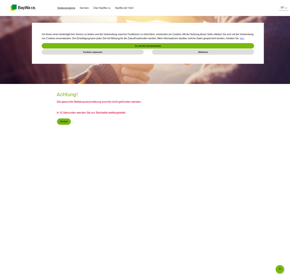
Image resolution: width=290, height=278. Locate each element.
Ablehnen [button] (203, 52)
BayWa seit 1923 (124, 8)
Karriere (84, 8)
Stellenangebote (66, 8)
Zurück (64, 121)
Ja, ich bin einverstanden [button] (148, 46)
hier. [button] (242, 38)
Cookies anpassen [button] (92, 52)
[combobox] (283, 7)
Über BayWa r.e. (102, 8)
